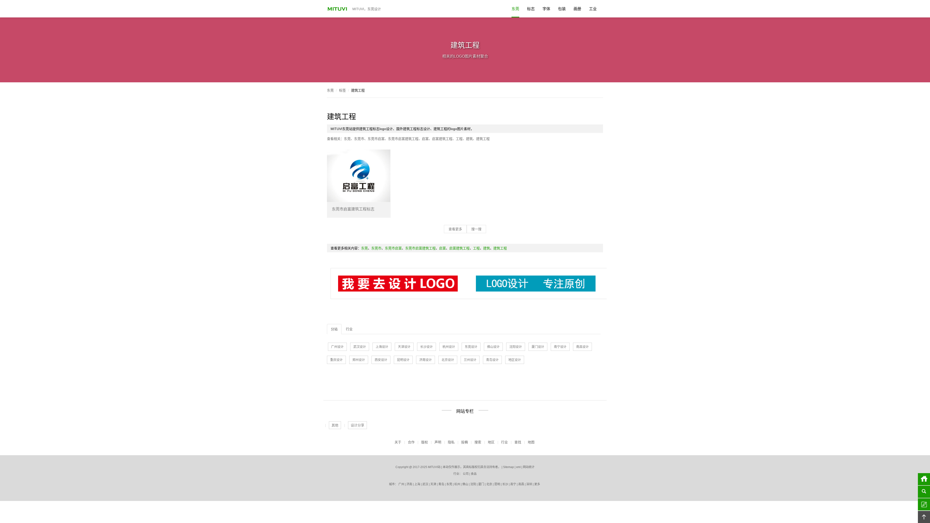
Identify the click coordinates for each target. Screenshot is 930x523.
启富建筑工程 (442, 139)
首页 (924, 479)
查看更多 (455, 229)
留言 (924, 504)
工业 (593, 9)
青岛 (441, 484)
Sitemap (508, 467)
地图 (531, 442)
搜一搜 (476, 229)
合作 (411, 442)
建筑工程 (358, 90)
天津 (433, 484)
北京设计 (448, 359)
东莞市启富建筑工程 (403, 139)
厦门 (481, 484)
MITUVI (338, 8)
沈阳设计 (515, 346)
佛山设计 (493, 346)
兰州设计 (470, 359)
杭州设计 (448, 346)
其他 (335, 425)
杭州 (457, 484)
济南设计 (425, 359)
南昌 (521, 484)
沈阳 (473, 484)
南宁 (513, 484)
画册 (577, 9)
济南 (409, 484)
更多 (537, 484)
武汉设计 (359, 346)
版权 (424, 442)
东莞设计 (471, 346)
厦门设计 (538, 346)
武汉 (425, 484)
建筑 (469, 139)
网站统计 (529, 467)
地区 (491, 442)
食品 (474, 474)
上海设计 (382, 346)
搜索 (477, 442)
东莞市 (359, 139)
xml (518, 467)
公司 (466, 474)
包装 (562, 9)
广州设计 (337, 346)
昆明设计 (403, 359)
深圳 (529, 484)
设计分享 (357, 425)
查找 (517, 442)
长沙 (505, 484)
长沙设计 (426, 346)
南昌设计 (582, 346)
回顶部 (924, 517)
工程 (459, 139)
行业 (349, 329)
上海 (417, 484)
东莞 (515, 9)
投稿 (464, 442)
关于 (398, 442)
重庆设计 (336, 359)
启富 (425, 139)
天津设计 (404, 346)
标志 (531, 9)
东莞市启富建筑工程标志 (353, 209)
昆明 (497, 484)
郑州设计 (358, 359)
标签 (342, 90)
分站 (334, 329)
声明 (437, 442)
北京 (489, 484)
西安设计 (381, 359)
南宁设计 (560, 346)
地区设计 (514, 359)
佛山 (465, 484)
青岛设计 (492, 359)
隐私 (451, 442)
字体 (546, 9)
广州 (401, 484)
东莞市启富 (376, 139)
